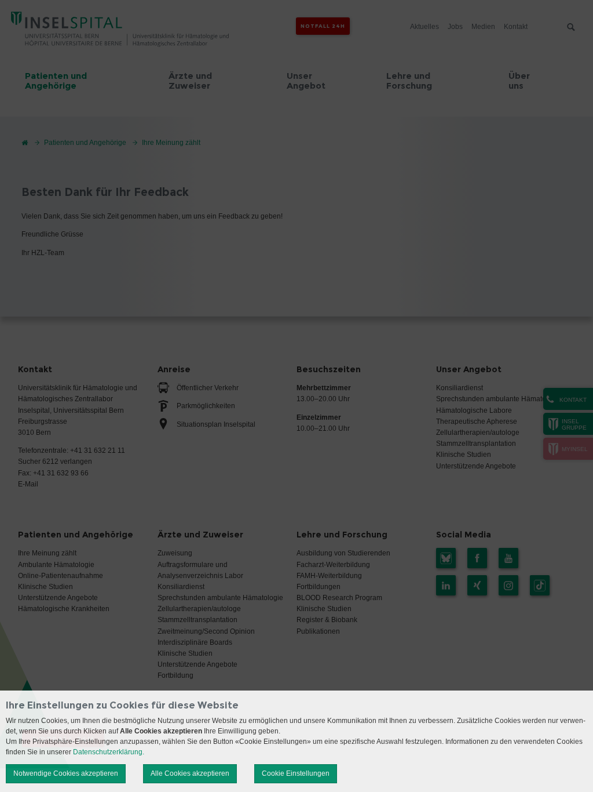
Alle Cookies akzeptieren (190, 773)
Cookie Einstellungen (296, 773)
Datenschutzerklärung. (108, 752)
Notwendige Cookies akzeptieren (65, 773)
